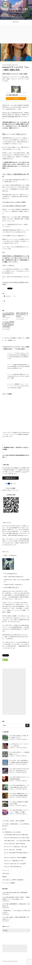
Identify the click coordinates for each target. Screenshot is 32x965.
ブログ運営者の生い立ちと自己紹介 (11, 832)
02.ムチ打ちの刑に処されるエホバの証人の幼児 (16, 837)
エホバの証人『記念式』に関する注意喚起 (13, 820)
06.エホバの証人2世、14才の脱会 (13, 849)
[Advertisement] (16, 34)
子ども (14, 340)
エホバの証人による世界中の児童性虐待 (12, 879)
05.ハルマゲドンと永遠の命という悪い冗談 (15, 846)
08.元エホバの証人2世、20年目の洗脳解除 (15, 857)
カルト (23, 337)
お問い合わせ (5, 873)
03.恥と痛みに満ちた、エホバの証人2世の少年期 (17, 840)
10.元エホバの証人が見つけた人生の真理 (15, 863)
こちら (24, 471)
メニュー (17, 21)
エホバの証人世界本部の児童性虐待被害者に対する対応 (8, 314)
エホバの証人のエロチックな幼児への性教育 (14, 202)
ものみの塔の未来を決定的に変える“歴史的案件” (15, 892)
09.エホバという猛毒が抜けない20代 (13, 860)
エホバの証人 (19, 337)
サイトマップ (5, 870)
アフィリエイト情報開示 (8, 883)
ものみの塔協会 (13, 337)
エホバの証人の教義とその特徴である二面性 (14, 205)
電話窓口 (4, 876)
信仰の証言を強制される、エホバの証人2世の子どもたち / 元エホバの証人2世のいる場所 (18, 376)
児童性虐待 (10, 340)
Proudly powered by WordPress (10, 961)
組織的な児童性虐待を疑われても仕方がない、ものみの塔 (22, 314)
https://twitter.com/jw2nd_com (15, 576)
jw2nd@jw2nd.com (12, 573)
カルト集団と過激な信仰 (12, 95)
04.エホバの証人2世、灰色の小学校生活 (14, 843)
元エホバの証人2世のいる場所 (15, 9)
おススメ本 (7, 337)
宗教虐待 (27, 337)
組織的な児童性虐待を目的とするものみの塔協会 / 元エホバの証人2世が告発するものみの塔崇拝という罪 (18, 366)
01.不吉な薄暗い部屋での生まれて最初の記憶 (16, 834)
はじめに (4, 829)
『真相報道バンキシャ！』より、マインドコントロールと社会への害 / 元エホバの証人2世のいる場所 (18, 385)
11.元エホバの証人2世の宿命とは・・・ (14, 866)
